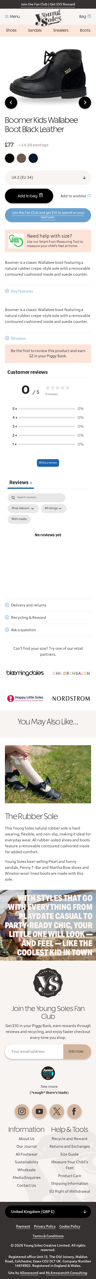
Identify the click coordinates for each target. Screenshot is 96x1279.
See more (49, 1087)
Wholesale (26, 1170)
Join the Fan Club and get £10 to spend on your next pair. (48, 215)
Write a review (48, 462)
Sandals (35, 30)
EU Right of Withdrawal (69, 1191)
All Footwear (26, 1154)
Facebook (74, 1111)
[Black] (9, 158)
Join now (76, 1052)
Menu (15, 17)
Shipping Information (69, 1184)
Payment (23, 1226)
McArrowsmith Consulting (66, 1273)
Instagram (22, 1111)
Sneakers (60, 30)
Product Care (69, 1176)
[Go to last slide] (11, 102)
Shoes (11, 30)
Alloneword (29, 1273)
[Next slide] (85, 102)
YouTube (39, 1111)
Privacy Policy (45, 1226)
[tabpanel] (48, 541)
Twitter (57, 1111)
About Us (26, 1139)
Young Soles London (48, 17)
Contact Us (26, 1186)
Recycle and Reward (69, 1139)
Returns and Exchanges (69, 1146)
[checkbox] (19, 519)
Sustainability (26, 1162)
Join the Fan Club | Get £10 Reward (48, 4)
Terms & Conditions (48, 1236)
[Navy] (33, 158)
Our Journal (26, 1146)
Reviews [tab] (20, 482)
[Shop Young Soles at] (25, 673)
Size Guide (69, 1154)
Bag (82, 17)
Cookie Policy (69, 1226)
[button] (48, 409)
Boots (85, 30)
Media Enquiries (27, 1178)
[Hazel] (21, 158)
